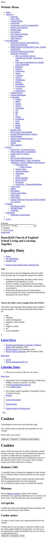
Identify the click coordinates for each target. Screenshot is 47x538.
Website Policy (11, 404)
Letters (13, 189)
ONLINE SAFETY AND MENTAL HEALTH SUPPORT (25, 44)
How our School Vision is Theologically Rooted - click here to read (29, 58)
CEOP (8, 360)
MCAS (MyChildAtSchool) (21, 158)
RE (16, 112)
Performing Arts (21, 165)
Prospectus (19, 182)
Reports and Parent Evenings (22, 139)
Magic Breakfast (21, 178)
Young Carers (20, 169)
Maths (17, 102)
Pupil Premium (16, 136)
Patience (18, 69)
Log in (8, 219)
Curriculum (15, 97)
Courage (18, 88)
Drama (18, 125)
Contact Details (16, 21)
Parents (8, 147)
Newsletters (15, 191)
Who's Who (15, 19)
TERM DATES (17, 93)
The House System (18, 206)
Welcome (14, 17)
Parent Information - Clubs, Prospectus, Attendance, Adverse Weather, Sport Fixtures (28, 161)
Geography (19, 108)
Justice (17, 73)
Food (17, 121)
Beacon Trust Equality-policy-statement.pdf (22, 265)
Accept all (14, 439)
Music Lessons (26, 167)
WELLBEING (16, 145)
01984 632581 (15, 387)
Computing (19, 119)
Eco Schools (15, 32)
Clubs (17, 176)
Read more (5, 356)
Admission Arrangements (20, 215)
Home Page (5, 232)
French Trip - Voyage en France (23, 149)
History (18, 106)
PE (16, 115)
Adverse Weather (22, 171)
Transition (14, 210)
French (18, 117)
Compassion (20, 86)
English (18, 99)
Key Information (12, 41)
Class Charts (15, 186)
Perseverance (20, 91)
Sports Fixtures (21, 180)
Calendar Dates (10, 367)
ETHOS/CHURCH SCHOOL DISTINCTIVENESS (22, 52)
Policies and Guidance (19, 27)
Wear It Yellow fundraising (16, 351)
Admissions (10, 213)
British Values (16, 30)
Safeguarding (16, 141)
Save (22, 536)
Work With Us (16, 38)
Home (8, 12)
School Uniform (17, 36)
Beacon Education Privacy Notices (24, 134)
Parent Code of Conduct (20, 154)
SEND (13, 143)
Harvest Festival (12, 349)
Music (17, 123)
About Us (9, 14)
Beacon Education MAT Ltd (16, 362)
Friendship (19, 84)
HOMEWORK (16, 208)
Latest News (15, 197)
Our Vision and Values (19, 34)
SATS (13, 156)
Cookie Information (13, 400)
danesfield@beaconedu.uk (21, 385)
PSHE (17, 128)
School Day (15, 23)
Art (16, 110)
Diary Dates (15, 195)
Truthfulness (20, 80)
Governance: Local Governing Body (25, 25)
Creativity (19, 75)
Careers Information (18, 95)
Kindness (19, 67)
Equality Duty (16, 130)
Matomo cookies (13, 494)
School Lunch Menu (18, 193)
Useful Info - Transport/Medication (28, 184)
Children (9, 204)
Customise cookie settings (29, 439)
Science (18, 104)
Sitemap (9, 395)
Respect (18, 82)
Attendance (19, 173)
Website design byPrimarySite (18, 408)
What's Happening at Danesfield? (23, 152)
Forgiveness (20, 71)
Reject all (5, 439)
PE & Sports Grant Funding (21, 132)
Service (18, 78)
